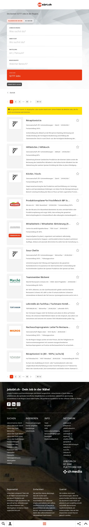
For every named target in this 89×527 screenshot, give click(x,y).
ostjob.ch (66, 431)
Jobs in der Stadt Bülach (15, 433)
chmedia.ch (67, 455)
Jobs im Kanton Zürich (14, 423)
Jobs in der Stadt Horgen (15, 439)
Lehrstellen (10, 452)
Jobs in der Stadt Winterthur (13, 429)
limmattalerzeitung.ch (70, 444)
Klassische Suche (15, 20)
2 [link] (15, 101)
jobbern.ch (67, 425)
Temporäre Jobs (12, 444)
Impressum (48, 436)
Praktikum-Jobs (12, 449)
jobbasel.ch (67, 423)
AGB (46, 428)
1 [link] (11, 101)
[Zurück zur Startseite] (72, 473)
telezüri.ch (66, 452)
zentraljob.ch (67, 433)
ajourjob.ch (67, 441)
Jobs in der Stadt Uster (15, 436)
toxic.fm (66, 449)
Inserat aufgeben (31, 425)
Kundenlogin (30, 428)
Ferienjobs (10, 455)
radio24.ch (66, 447)
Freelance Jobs (12, 447)
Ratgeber (47, 425)
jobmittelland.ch (69, 428)
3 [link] (19, 101)
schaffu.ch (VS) (68, 439)
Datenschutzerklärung (52, 431)
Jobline (9, 463)
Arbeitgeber (11, 460)
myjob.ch (66, 436)
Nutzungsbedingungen (52, 433)
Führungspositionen (14, 457)
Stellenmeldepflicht (51, 439)
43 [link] (27, 101)
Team (46, 423)
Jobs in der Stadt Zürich (15, 425)
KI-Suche (28, 20)
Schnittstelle (30, 431)
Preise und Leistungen (33, 423)
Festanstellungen (13, 441)
